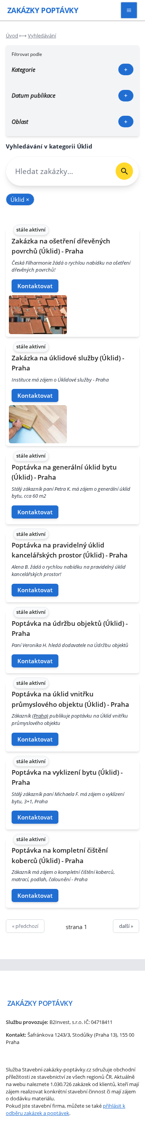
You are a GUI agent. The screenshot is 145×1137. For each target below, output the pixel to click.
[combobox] (58, 171)
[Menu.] (129, 10)
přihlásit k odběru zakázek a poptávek (65, 1109)
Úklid (19, 199)
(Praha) (40, 715)
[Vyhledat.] (124, 171)
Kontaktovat (35, 286)
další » (126, 925)
